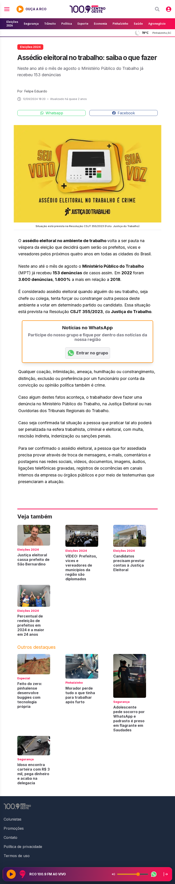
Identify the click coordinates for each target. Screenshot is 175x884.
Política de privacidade (23, 846)
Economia (100, 23)
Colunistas (12, 819)
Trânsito (50, 23)
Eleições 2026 (12, 23)
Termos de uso (17, 855)
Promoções (14, 828)
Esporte (82, 23)
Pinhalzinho (120, 23)
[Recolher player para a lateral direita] (165, 874)
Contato (10, 837)
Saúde (138, 23)
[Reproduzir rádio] (11, 874)
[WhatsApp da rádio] (154, 874)
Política (66, 23)
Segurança (31, 23)
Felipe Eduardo (35, 91)
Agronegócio (157, 23)
